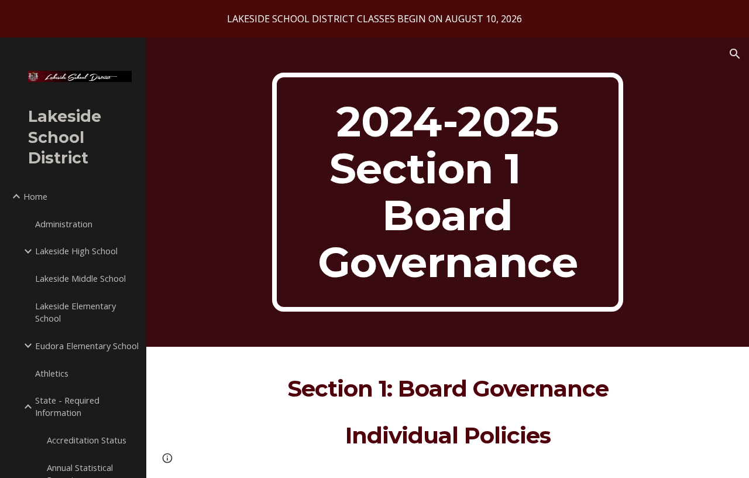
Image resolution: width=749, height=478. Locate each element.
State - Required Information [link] (67, 406)
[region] (374, 18)
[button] (735, 54)
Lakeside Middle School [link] (80, 278)
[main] (447, 192)
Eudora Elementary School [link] (87, 345)
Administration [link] (63, 224)
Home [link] (35, 196)
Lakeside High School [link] (76, 251)
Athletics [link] (51, 373)
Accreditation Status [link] (86, 440)
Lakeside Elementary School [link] (75, 312)
